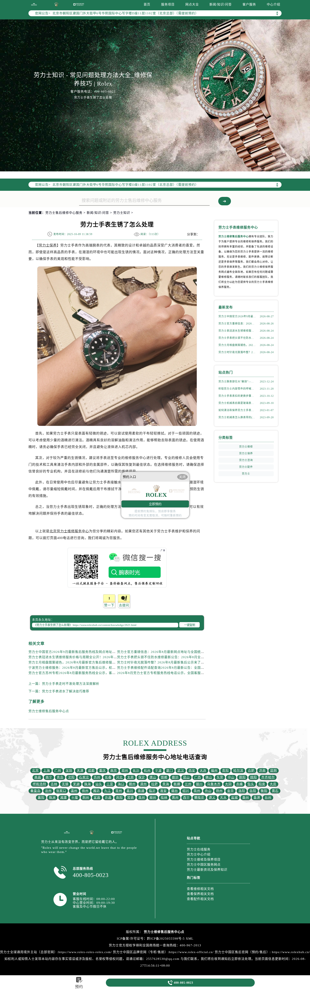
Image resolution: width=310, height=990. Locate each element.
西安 (192, 770)
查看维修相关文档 (200, 888)
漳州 (143, 784)
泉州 (141, 797)
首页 (147, 4)
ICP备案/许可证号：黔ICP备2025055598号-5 (151, 938)
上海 (46, 770)
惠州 (175, 797)
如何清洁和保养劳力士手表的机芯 (237, 410)
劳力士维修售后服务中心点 (48, 711)
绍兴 (185, 790)
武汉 (180, 770)
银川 (199, 784)
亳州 (197, 790)
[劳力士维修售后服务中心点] (33, 4)
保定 (141, 777)
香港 (256, 797)
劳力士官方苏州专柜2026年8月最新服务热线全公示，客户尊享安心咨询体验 (85, 673)
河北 (119, 777)
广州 (57, 770)
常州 (118, 790)
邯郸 (164, 777)
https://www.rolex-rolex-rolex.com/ (85, 952)
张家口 (61, 790)
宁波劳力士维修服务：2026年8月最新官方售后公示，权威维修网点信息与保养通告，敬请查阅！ (100, 667)
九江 (107, 790)
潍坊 (96, 790)
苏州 (97, 777)
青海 (165, 784)
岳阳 (252, 790)
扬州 (219, 790)
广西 (197, 777)
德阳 (242, 777)
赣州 (132, 784)
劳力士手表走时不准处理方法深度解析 (70, 683)
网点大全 (192, 4)
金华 (230, 790)
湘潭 (63, 797)
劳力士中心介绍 (198, 854)
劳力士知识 (121, 212)
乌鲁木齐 (214, 784)
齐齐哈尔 (268, 777)
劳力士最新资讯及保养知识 (207, 869)
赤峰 (239, 784)
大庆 (273, 784)
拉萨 (154, 784)
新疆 (177, 784)
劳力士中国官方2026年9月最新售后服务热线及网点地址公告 (73, 652)
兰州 (188, 784)
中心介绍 (273, 4)
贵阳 (225, 770)
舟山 (208, 790)
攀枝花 (199, 797)
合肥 (251, 770)
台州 (268, 797)
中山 (231, 777)
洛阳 (241, 790)
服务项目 (168, 4)
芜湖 (76, 784)
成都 (91, 770)
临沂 (152, 790)
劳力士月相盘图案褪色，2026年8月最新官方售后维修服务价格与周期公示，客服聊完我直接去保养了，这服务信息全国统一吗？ (237, 345)
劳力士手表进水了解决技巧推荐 (65, 691)
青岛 (60, 777)
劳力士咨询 (246, 460)
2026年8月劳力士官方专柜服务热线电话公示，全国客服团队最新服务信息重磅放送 (179, 673)
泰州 (245, 797)
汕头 (98, 784)
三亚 (109, 784)
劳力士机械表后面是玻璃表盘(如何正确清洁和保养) (237, 403)
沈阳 (71, 777)
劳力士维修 (246, 446)
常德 (130, 797)
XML (189, 938)
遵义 (212, 797)
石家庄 (84, 777)
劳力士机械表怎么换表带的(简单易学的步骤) (237, 417)
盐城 (234, 797)
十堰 (74, 797)
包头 (250, 784)
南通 (141, 790)
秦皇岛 (35, 790)
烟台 (174, 790)
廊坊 (175, 777)
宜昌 (97, 797)
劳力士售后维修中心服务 (63, 212)
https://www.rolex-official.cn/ (191, 952)
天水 (223, 797)
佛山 (208, 777)
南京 (113, 770)
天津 (80, 770)
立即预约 (155, 504)
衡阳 (264, 790)
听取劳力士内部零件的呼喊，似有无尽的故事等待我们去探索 (237, 388)
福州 (214, 770)
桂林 (164, 797)
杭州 (147, 770)
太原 (130, 777)
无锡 (65, 784)
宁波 (158, 770)
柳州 (153, 797)
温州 (74, 790)
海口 (121, 784)
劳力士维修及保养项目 (204, 859)
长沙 (136, 770)
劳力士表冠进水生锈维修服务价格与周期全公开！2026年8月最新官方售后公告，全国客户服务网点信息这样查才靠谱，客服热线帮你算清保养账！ (237, 330)
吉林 (54, 784)
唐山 (153, 777)
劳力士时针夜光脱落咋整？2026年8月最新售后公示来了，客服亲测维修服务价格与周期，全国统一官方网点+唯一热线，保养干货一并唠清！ (237, 352)
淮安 (163, 790)
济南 (262, 770)
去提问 (124, 605)
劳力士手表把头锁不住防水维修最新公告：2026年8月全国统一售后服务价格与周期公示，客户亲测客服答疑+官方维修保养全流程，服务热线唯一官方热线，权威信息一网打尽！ (237, 337)
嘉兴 (130, 790)
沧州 (48, 790)
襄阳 (41, 797)
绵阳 (253, 777)
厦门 (169, 770)
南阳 (119, 797)
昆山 (186, 777)
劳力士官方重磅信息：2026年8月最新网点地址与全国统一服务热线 (167, 652)
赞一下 (109, 605)
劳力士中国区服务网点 (204, 864)
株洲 (52, 797)
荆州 (85, 797)
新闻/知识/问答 (220, 4)
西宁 (186, 797)
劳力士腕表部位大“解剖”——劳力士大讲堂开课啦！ (237, 381)
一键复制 (189, 625)
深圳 (69, 770)
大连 (203, 770)
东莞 (220, 777)
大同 (228, 784)
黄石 (275, 790)
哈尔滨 (238, 770)
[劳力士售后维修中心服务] (155, 95)
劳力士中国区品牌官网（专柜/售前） (140, 952)
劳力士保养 (48, 245)
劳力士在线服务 (198, 849)
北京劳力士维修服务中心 (69, 531)
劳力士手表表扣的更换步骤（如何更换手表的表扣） (237, 395)
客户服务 (249, 4)
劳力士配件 (246, 466)
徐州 (85, 790)
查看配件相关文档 (200, 899)
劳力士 (246, 473)
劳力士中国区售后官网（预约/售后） (242, 952)
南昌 (37, 777)
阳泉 (262, 784)
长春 (108, 777)
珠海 (87, 784)
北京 (35, 770)
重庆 (102, 770)
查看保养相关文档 (200, 894)
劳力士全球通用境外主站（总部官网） (28, 952)
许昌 (108, 797)
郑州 (124, 770)
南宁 (49, 777)
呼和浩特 (39, 784)
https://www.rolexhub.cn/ (291, 952)
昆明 (273, 770)
